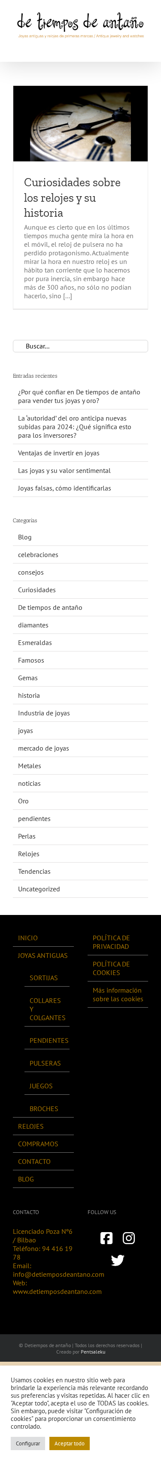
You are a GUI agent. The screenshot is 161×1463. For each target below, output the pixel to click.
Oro (23, 801)
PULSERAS (45, 1063)
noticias (29, 783)
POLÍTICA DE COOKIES (111, 968)
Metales (29, 765)
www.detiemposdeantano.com (57, 1291)
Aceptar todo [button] (70, 1443)
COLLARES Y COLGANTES (47, 1009)
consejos (31, 572)
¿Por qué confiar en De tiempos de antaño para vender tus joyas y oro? (79, 396)
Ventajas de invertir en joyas (59, 452)
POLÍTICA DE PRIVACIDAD (111, 942)
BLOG (26, 1179)
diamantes (33, 625)
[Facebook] (106, 1238)
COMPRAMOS (38, 1143)
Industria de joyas (44, 713)
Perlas (27, 836)
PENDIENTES (47, 1040)
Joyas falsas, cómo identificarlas (64, 488)
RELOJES (31, 1126)
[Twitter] (117, 1260)
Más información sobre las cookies (118, 994)
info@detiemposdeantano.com (58, 1274)
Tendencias (34, 871)
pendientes (34, 818)
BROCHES (44, 1108)
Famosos (31, 660)
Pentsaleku (93, 1351)
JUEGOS (41, 1085)
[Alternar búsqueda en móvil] (129, 48)
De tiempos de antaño (50, 607)
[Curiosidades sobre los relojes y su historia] (80, 123)
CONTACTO (34, 1161)
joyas (25, 730)
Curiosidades (37, 589)
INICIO (28, 937)
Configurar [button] (28, 1443)
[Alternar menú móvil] (144, 48)
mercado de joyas (43, 748)
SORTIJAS (44, 977)
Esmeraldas (35, 642)
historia (29, 695)
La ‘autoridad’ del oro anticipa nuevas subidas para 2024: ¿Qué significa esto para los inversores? (74, 426)
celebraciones (38, 554)
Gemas (28, 677)
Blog (25, 537)
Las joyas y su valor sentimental (64, 470)
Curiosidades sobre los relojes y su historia (72, 197)
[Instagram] (128, 1238)
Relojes (28, 853)
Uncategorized (39, 888)
